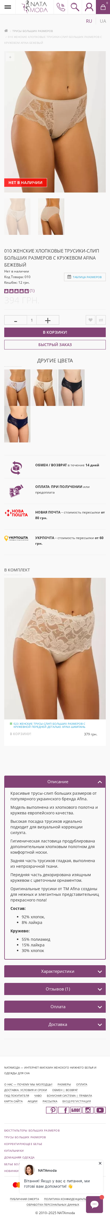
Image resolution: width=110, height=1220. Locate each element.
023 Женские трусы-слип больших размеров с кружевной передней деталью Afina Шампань (49, 725)
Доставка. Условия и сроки (25, 1090)
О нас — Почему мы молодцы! (28, 1084)
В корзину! (55, 332)
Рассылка (50, 1101)
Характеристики (57, 971)
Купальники (14, 1151)
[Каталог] (7, 7)
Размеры (64, 1084)
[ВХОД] (89, 7)
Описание (57, 781)
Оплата (57, 1006)
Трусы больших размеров (32, 31)
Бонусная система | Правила (69, 1096)
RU (89, 21)
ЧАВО (38, 1096)
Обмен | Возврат (65, 1090)
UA (103, 21)
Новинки (11, 1171)
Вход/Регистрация (76, 1101)
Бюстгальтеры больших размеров (32, 1130)
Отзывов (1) (58, 989)
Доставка (58, 1024)
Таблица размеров (87, 277)
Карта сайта (13, 1101)
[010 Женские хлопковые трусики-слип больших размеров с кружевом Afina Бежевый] (17, 216)
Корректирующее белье (23, 1144)
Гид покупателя (16, 1096)
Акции (33, 1101)
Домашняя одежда (19, 1157)
